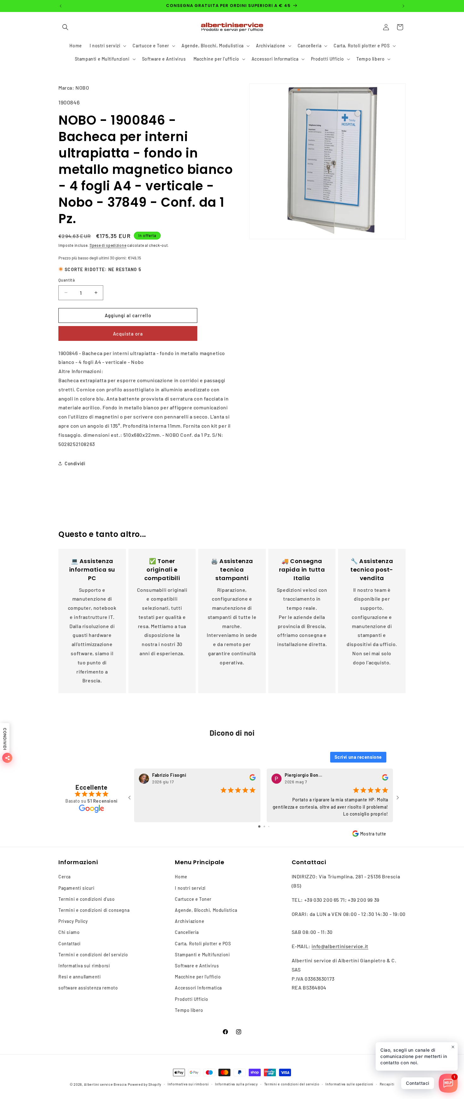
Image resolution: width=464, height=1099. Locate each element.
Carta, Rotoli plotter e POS (203, 943)
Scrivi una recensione (358, 756)
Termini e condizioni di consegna (93, 910)
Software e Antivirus (197, 965)
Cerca (64, 877)
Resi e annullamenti (79, 977)
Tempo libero (189, 1010)
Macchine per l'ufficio (198, 977)
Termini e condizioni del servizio (93, 954)
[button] (65, 27)
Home (181, 877)
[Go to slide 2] (264, 826)
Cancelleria (187, 932)
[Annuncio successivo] (403, 6)
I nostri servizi (190, 888)
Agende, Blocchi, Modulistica (206, 910)
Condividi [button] (75, 463)
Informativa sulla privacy (236, 1084)
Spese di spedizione (108, 245)
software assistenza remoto (88, 988)
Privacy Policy (73, 921)
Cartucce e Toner (193, 899)
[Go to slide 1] (259, 826)
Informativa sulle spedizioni (349, 1084)
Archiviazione (189, 921)
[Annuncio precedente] (61, 6)
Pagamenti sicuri (76, 888)
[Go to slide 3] (268, 826)
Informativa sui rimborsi (84, 965)
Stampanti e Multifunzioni (202, 954)
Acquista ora (128, 333)
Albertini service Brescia (105, 1084)
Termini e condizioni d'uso (86, 899)
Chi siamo (69, 932)
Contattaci (69, 943)
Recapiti (387, 1084)
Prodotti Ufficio (191, 999)
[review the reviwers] (252, 779)
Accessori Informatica (198, 988)
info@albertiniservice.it (340, 946)
